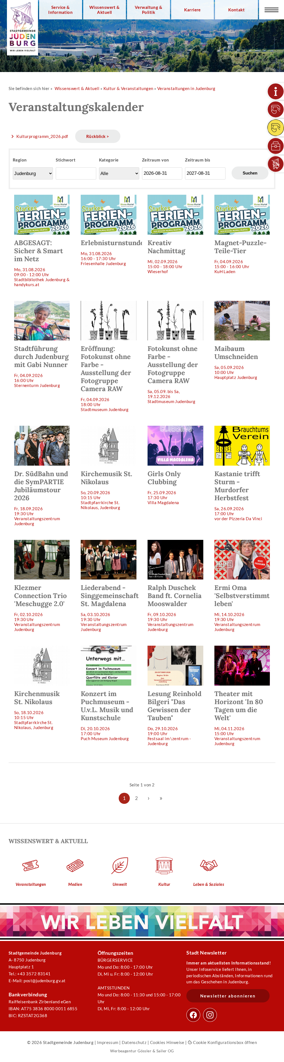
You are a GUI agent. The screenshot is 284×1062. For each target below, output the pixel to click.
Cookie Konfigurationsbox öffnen (224, 1042)
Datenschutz (134, 1042)
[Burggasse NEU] (275, 109)
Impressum (107, 1042)
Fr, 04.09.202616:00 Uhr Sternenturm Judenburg (41, 366)
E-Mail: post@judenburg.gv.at (37, 980)
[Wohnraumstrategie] (275, 91)
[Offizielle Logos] (275, 164)
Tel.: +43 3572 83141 (30, 973)
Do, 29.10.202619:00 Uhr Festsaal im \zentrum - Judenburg (174, 717)
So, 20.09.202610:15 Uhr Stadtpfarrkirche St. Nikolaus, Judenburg (106, 490)
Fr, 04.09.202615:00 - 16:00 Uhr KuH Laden (240, 256)
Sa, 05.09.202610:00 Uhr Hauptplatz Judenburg (236, 362)
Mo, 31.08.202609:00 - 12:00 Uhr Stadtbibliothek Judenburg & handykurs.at (42, 262)
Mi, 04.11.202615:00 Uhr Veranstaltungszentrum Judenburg (238, 717)
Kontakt (236, 9)
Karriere (192, 9)
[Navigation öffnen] (271, 10)
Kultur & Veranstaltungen (128, 88)
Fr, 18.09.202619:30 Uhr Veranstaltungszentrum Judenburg (41, 498)
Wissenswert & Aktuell (104, 10)
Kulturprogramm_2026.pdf (42, 136)
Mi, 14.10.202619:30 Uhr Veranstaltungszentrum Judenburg (242, 607)
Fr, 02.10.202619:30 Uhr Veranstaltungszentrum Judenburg (40, 607)
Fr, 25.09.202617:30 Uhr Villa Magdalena (164, 487)
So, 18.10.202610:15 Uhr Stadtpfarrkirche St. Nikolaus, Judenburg (37, 709)
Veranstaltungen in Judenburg (186, 88)
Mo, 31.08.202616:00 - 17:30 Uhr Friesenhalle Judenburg (111, 252)
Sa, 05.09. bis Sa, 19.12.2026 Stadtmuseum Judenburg (173, 374)
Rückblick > (97, 136)
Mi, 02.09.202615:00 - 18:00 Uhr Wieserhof (166, 256)
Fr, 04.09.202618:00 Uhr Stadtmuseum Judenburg (106, 378)
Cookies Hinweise (167, 1042)
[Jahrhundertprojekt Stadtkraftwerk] (275, 127)
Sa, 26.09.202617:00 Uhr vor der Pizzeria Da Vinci (238, 495)
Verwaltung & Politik (148, 10)
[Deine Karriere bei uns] (275, 146)
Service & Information (60, 10)
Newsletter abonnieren (228, 995)
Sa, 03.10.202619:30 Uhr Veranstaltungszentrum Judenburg (110, 607)
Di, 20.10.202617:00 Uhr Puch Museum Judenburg (107, 715)
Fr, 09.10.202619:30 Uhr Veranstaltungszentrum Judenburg (175, 607)
